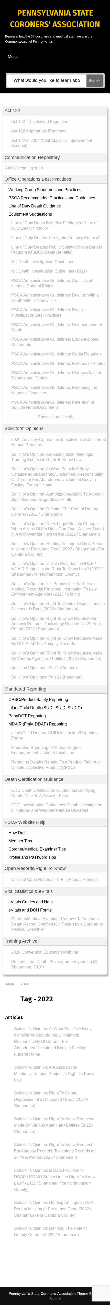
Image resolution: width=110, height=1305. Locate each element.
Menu (13, 56)
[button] (55, 110)
